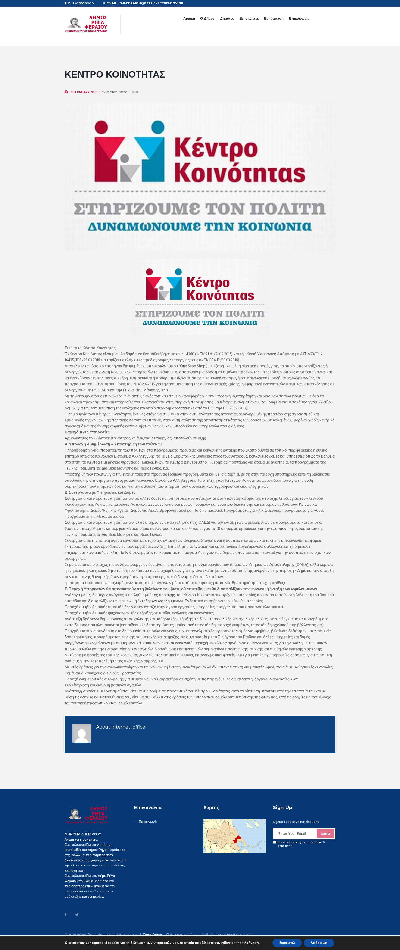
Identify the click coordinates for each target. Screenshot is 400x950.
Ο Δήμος (207, 18)
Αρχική (189, 18)
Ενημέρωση (274, 18)
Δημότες (227, 18)
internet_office (116, 92)
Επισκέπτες (249, 18)
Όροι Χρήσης (153, 935)
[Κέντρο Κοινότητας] (200, 176)
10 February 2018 (83, 92)
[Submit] (325, 833)
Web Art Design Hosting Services (227, 935)
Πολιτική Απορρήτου (181, 935)
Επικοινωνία (299, 18)
